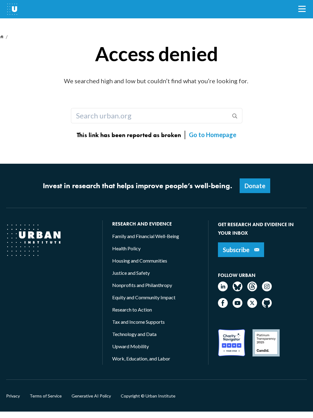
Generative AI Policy (91, 396)
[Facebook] (223, 306)
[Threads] (252, 289)
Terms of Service (46, 396)
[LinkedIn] (223, 289)
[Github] (267, 306)
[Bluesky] (237, 289)
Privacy (13, 396)
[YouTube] (237, 306)
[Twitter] (252, 306)
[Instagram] (267, 289)
